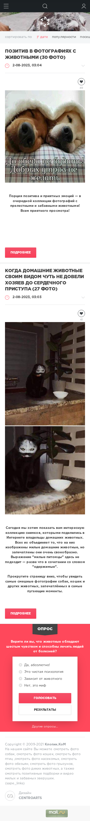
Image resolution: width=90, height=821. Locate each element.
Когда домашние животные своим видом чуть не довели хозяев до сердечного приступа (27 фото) (44, 280)
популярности (64, 37)
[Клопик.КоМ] (45, 21)
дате (44, 37)
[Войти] (84, 6)
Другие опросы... (45, 726)
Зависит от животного (42, 679)
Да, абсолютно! (36, 665)
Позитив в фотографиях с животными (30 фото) (40, 54)
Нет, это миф (34, 685)
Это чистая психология (43, 672)
